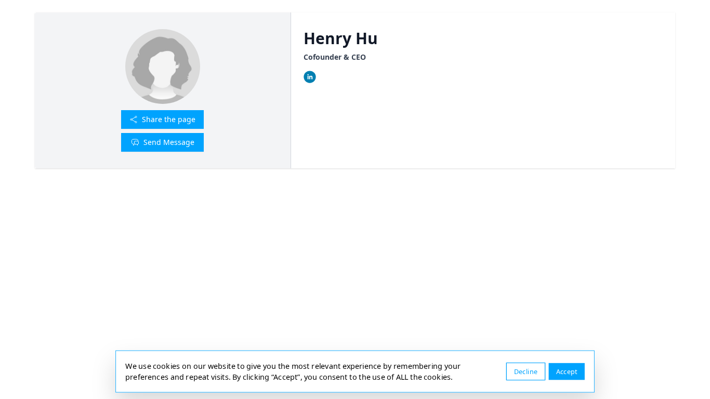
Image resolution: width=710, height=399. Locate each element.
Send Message (168, 142)
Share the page (168, 119)
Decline (525, 371)
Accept (566, 371)
